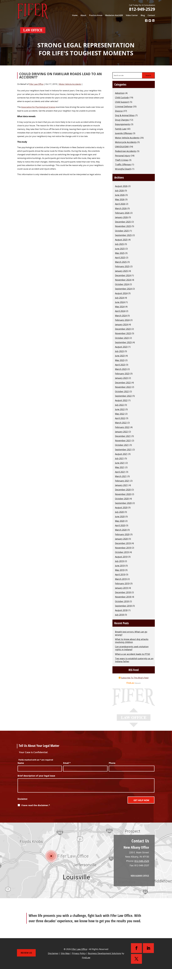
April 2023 (120, 364)
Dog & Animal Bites (124, 115)
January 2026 (121, 217)
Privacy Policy (79, 953)
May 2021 (119, 467)
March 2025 (121, 262)
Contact (151, 15)
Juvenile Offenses (123, 133)
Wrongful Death (123, 168)
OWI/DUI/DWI (122, 146)
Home (75, 15)
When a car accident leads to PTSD (132, 654)
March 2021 (121, 476)
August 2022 (121, 400)
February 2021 (122, 480)
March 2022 (121, 422)
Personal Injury (122, 155)
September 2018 (123, 605)
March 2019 (121, 579)
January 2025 (121, 271)
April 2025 (120, 257)
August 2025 (121, 239)
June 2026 (120, 195)
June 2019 (120, 565)
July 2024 (119, 297)
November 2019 (123, 547)
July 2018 (119, 614)
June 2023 (120, 355)
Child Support (122, 102)
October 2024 (122, 284)
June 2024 (120, 302)
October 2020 (122, 498)
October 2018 (122, 601)
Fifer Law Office (36, 84)
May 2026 (119, 199)
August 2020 (121, 507)
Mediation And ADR (114, 15)
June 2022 (120, 409)
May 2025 (119, 253)
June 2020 (120, 516)
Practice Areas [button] (95, 15)
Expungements (122, 124)
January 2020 (121, 538)
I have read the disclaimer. (35, 805)
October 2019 (122, 552)
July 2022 (119, 404)
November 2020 (123, 494)
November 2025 (123, 226)
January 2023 (121, 378)
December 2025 (123, 221)
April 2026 (120, 203)
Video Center (132, 15)
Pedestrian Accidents (125, 151)
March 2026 (121, 208)
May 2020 (119, 521)
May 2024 (119, 306)
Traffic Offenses (123, 164)
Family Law (120, 128)
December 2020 (123, 489)
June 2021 (120, 462)
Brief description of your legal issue (36, 775)
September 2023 (123, 342)
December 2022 (123, 382)
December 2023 (123, 328)
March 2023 (121, 369)
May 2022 (119, 413)
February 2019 (122, 583)
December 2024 (123, 275)
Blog (143, 15)
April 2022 (120, 418)
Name (21, 763)
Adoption (119, 93)
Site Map (65, 953)
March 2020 (121, 529)
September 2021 (123, 449)
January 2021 (121, 485)
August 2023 (121, 346)
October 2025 (122, 230)
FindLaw (86, 957)
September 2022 (123, 395)
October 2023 (122, 337)
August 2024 (121, 293)
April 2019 (120, 574)
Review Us (26, 952)
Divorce (119, 111)
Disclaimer (22, 799)
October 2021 (122, 445)
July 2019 (119, 561)
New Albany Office (140, 875)
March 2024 (121, 315)
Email (67, 763)
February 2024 (122, 320)
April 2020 (120, 525)
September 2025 (123, 235)
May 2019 (119, 570)
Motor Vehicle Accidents (70, 84)
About (83, 15)
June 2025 (120, 248)
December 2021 (123, 436)
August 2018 (121, 610)
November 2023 (123, 333)
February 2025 (122, 266)
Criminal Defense (123, 106)
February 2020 (122, 534)
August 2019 (121, 556)
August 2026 (121, 186)
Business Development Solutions (104, 953)
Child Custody (122, 97)
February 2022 (122, 427)
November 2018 (123, 596)
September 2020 (123, 503)
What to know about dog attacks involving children (131, 641)
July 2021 (119, 458)
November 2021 (123, 440)
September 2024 (123, 288)
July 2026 (119, 190)
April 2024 (120, 311)
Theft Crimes (121, 160)
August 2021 (121, 454)
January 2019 (121, 587)
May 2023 (119, 360)
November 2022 (123, 387)
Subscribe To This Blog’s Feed (134, 677)
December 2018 (123, 592)
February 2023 (122, 373)
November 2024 (123, 279)
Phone (112, 763)
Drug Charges (122, 119)
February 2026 (122, 212)
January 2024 (121, 324)
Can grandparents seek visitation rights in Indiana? (131, 648)
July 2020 (119, 512)
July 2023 (119, 351)
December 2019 (123, 543)
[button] (169, 951)
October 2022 (122, 391)
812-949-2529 (142, 9)
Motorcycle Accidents (126, 142)
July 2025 (119, 244)
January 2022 (121, 431)
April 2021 (120, 471)
